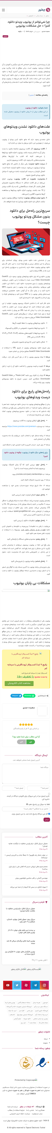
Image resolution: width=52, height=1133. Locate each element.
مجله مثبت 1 (32, 1023)
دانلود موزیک (27, 1019)
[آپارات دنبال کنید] (26, 985)
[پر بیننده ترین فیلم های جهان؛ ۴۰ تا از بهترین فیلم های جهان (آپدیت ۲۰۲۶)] (42, 933)
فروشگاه (39, 1106)
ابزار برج (23, 1023)
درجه (46, 1039)
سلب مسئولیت (37, 1113)
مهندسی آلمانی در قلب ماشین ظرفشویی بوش (31, 878)
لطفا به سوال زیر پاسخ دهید (39, 804)
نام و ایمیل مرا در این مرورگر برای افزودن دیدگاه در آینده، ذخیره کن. (28, 798)
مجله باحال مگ (43, 1023)
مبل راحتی (30, 1011)
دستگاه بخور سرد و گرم (41, 1007)
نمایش (32, 95)
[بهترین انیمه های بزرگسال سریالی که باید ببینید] (42, 944)
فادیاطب (12, 1015)
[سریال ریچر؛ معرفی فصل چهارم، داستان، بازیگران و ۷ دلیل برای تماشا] (42, 922)
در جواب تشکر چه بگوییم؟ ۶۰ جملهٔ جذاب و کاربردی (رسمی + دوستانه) (26, 856)
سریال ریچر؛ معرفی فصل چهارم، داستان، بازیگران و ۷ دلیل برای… (21, 920)
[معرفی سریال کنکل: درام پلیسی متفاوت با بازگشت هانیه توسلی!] (42, 912)
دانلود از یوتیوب (31, 108)
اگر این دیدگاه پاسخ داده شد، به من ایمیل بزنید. (29, 814)
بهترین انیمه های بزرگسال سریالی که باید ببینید (21, 942)
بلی (30, 741)
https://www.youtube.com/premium (21, 426)
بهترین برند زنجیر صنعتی (40, 1019)
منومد (45, 1043)
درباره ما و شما (12, 1106)
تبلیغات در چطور (25, 1106)
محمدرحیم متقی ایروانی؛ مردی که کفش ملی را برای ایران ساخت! (28, 868)
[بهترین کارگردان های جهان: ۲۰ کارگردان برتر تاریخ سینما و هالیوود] (42, 955)
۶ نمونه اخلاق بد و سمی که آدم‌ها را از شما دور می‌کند (28, 887)
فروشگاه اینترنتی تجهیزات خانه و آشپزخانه (19, 1007)
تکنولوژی (5, 36)
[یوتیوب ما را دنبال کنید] (7, 985)
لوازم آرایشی (17, 1019)
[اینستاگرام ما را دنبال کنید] (44, 985)
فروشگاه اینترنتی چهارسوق (25, 1015)
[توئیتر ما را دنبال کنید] (17, 985)
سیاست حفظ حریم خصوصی (20, 1113)
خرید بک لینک (12, 1011)
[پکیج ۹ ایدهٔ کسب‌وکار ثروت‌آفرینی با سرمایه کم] (26, 656)
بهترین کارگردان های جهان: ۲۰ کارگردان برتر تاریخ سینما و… (20, 953)
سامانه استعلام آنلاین (24, 1003)
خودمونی (45, 1003)
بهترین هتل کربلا (10, 1003)
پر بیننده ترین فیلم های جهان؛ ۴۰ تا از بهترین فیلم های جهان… (21, 931)
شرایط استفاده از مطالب (16, 1110)
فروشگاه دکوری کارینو (41, 1011)
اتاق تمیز (21, 1011)
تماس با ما (30, 1110)
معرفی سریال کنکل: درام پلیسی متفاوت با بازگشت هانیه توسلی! (28, 845)
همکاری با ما (40, 1110)
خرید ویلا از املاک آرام (41, 1015)
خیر (21, 741)
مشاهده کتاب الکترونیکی (19, 683)
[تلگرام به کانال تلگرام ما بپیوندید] (35, 985)
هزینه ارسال (36, 1003)
